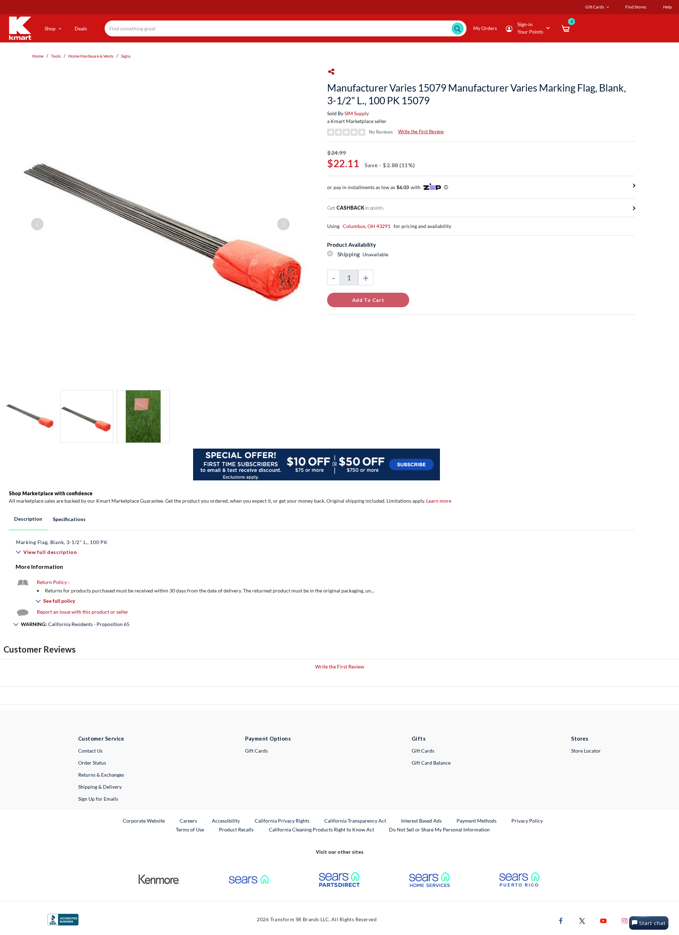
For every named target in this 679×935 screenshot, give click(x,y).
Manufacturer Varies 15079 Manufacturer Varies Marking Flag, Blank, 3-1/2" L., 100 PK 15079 (476, 94)
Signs (125, 56)
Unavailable (376, 254)
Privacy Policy (527, 821)
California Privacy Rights (282, 821)
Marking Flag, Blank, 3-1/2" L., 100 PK (62, 542)
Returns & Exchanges (101, 775)
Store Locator (586, 751)
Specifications (69, 519)
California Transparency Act (355, 821)
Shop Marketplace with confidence (51, 493)
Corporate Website (144, 820)
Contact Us (90, 751)
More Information (39, 566)
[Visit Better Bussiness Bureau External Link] (63, 919)
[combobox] (286, 28)
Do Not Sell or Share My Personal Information (439, 829)
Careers (189, 820)
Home (37, 56)
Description (28, 519)
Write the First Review (421, 131)
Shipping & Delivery (100, 787)
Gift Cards (256, 751)
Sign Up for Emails (98, 799)
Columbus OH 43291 (366, 226)
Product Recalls (236, 829)
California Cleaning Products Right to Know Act (321, 829)
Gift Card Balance (431, 763)
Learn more (438, 501)
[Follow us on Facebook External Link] (561, 920)
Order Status (92, 763)
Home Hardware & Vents (91, 56)
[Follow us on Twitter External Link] (582, 920)
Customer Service (101, 738)
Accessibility (226, 821)
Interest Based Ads (421, 821)
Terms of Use (190, 829)
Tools (56, 56)
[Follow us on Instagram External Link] (624, 920)
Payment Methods (477, 821)
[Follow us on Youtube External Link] (603, 920)
